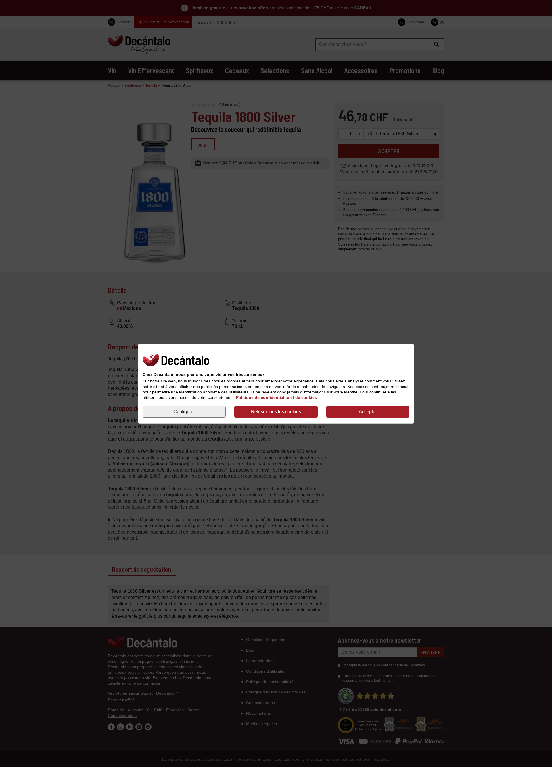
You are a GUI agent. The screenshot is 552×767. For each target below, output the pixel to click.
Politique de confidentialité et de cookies (276, 397)
